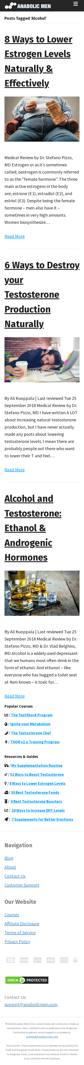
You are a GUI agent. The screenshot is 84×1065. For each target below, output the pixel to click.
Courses (11, 914)
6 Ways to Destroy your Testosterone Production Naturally (42, 295)
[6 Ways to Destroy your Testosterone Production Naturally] (42, 359)
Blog (8, 858)
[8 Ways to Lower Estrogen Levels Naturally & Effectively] (42, 118)
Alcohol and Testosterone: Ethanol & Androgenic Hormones (32, 528)
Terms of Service (20, 932)
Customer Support (21, 885)
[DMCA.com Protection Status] (26, 979)
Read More (14, 236)
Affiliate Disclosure (21, 923)
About (10, 867)
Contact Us (14, 876)
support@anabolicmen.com (31, 1004)
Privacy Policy (17, 941)
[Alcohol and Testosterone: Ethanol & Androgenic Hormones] (42, 592)
